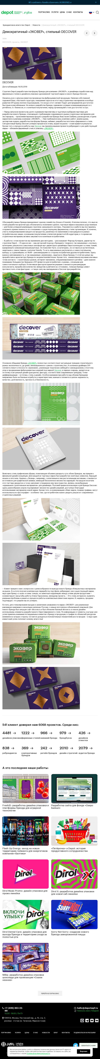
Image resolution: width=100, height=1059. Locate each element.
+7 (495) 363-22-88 (14, 1009)
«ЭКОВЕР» (48, 128)
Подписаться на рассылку (85, 1032)
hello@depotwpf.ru (79, 1008)
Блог (56, 1032)
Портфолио (44, 12)
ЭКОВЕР (24, 42)
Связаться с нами (88, 1045)
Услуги (54, 12)
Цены (62, 12)
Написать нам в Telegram (88, 1011)
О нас (69, 12)
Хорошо (83, 1051)
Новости (46, 1032)
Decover (38, 126)
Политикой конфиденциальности (38, 1053)
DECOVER (6, 42)
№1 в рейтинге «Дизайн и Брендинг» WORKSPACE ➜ (63, 2)
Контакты (78, 12)
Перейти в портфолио (50, 993)
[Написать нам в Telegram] (76, 1045)
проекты (15, 42)
